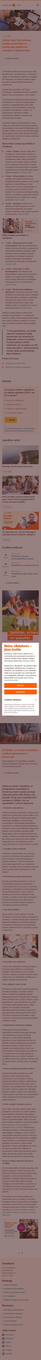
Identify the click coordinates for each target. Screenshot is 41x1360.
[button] (20, 699)
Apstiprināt (20, 692)
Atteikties (20, 685)
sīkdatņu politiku (28, 661)
